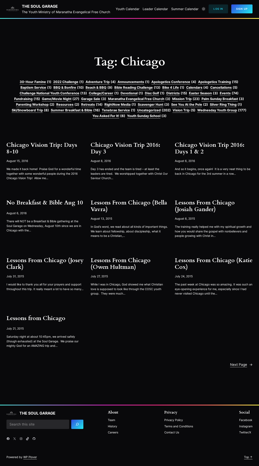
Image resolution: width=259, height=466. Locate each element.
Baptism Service (36, 87)
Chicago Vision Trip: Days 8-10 (41, 148)
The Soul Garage (40, 6)
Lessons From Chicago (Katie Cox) (214, 263)
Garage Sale (93, 99)
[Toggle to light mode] (203, 8)
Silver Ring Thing (226, 104)
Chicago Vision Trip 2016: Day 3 (125, 148)
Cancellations (224, 87)
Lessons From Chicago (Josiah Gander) (205, 206)
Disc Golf (155, 93)
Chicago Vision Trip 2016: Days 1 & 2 (209, 148)
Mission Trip (186, 99)
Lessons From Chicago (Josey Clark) (45, 263)
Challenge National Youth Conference (53, 93)
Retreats (92, 104)
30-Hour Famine (35, 82)
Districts (176, 93)
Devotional (132, 93)
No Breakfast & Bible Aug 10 (44, 202)
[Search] (77, 424)
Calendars (197, 87)
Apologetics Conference (173, 82)
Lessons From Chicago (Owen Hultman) (121, 263)
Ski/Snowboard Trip (30, 110)
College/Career (104, 93)
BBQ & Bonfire (68, 87)
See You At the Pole (189, 104)
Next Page (241, 364)
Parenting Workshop (35, 104)
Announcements (134, 82)
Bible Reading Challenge (137, 87)
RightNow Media (120, 104)
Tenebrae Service (118, 110)
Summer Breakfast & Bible (75, 110)
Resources (67, 104)
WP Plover (30, 457)
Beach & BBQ (99, 87)
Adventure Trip (101, 82)
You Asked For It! (108, 116)
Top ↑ (248, 457)
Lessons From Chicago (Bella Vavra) (129, 206)
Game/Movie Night (60, 99)
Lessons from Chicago (35, 318)
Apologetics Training (218, 82)
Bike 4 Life (173, 87)
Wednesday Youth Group (221, 110)
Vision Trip (184, 110)
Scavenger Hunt (153, 104)
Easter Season (203, 93)
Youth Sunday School (147, 116)
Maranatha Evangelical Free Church (139, 99)
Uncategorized (154, 110)
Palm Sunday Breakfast (223, 99)
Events (229, 93)
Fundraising (27, 99)
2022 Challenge (68, 82)
